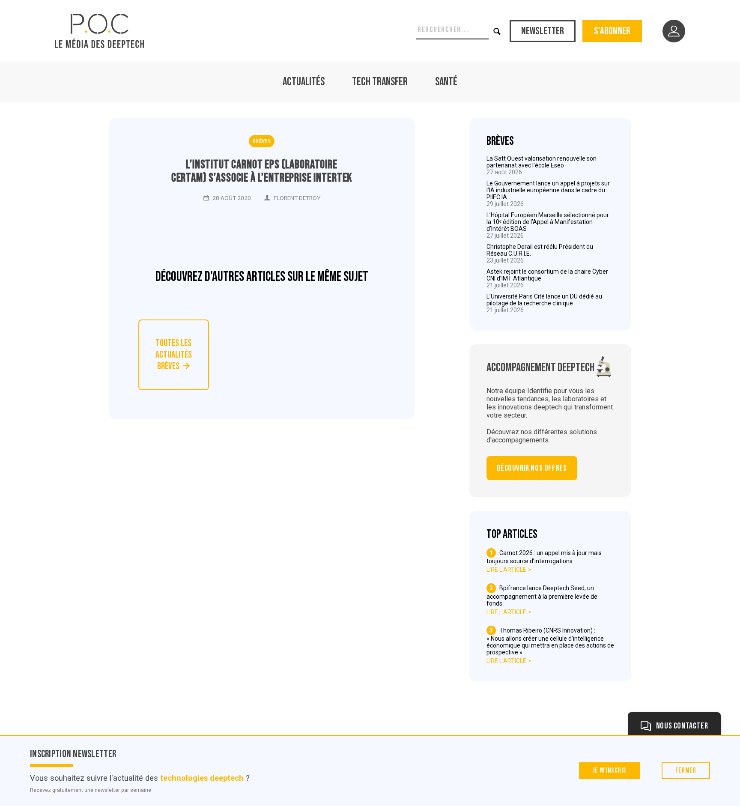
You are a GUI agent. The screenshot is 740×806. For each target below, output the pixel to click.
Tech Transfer (380, 82)
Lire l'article (506, 569)
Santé (446, 82)
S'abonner (612, 31)
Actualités (304, 82)
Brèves (262, 141)
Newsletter (542, 31)
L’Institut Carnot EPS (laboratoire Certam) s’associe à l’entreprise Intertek (261, 171)
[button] (497, 31)
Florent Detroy (297, 197)
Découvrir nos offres (532, 468)
